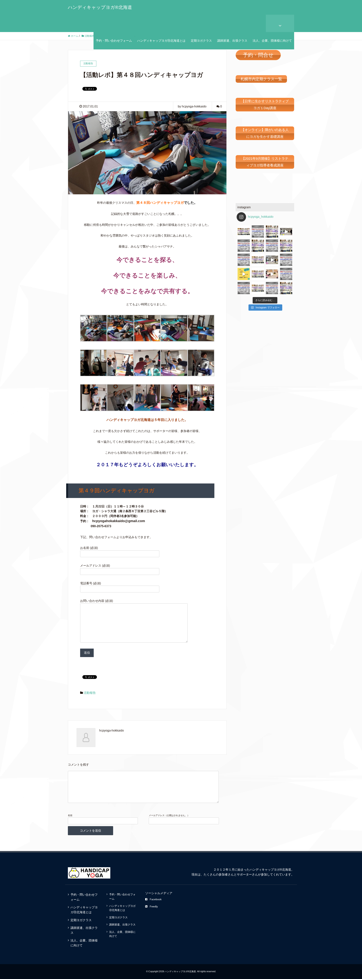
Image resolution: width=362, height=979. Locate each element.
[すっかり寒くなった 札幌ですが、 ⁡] (244, 246)
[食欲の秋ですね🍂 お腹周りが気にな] (272, 231)
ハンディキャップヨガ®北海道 (100, 7)
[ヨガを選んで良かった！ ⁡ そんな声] (258, 246)
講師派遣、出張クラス (232, 40)
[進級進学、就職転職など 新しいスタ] (244, 288)
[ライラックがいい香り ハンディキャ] (258, 274)
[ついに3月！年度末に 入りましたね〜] (272, 288)
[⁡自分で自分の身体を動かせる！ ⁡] (286, 246)
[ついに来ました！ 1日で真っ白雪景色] (258, 231)
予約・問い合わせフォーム (114, 40)
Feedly (154, 906)
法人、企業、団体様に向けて (272, 40)
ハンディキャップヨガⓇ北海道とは (161, 40)
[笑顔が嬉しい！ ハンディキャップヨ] (272, 274)
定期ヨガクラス (201, 40)
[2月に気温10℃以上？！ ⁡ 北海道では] (286, 288)
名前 (70, 815)
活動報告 (90, 692)
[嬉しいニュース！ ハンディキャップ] (244, 274)
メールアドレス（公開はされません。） (169, 815)
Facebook (156, 899)
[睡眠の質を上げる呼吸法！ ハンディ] (244, 260)
